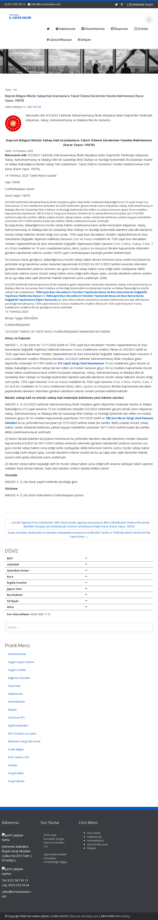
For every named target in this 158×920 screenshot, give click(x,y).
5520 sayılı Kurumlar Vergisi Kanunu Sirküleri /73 (54, 840)
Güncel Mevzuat (97, 844)
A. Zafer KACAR (32, 107)
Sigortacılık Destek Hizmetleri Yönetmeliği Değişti (55, 858)
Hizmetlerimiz (16, 701)
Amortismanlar (17, 654)
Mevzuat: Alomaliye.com (84, 916)
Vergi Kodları (16, 773)
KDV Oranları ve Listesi (22, 733)
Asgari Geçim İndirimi (21, 662)
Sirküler (13, 765)
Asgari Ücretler (17, 670)
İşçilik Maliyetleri (18, 725)
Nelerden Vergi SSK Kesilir (24, 741)
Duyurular (14, 686)
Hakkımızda (15, 694)
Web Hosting (122, 916)
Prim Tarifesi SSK (18, 757)
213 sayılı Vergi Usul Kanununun (80, 363)
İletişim (12, 709)
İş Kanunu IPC (16, 717)
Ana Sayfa (93, 833)
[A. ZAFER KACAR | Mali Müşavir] (21, 16)
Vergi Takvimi (16, 781)
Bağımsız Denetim (19, 678)
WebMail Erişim (142, 4)
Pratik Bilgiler (16, 749)
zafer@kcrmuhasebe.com (46, 4)
